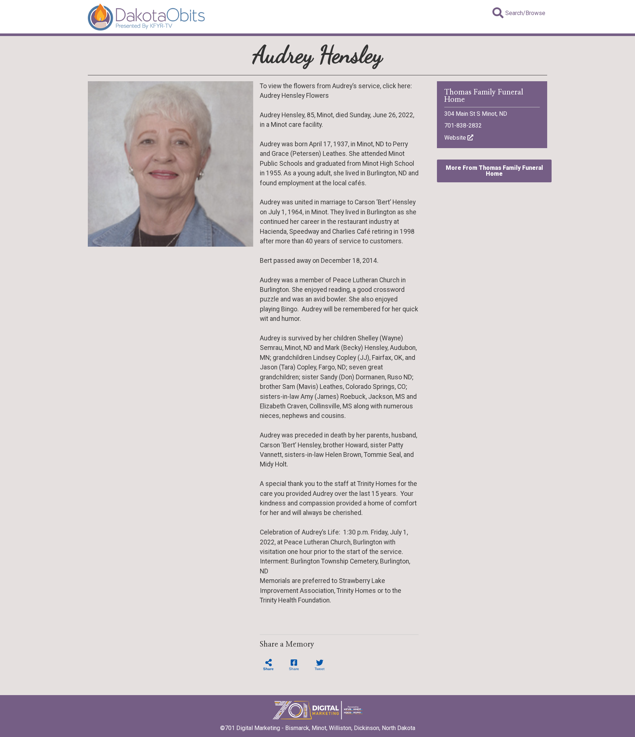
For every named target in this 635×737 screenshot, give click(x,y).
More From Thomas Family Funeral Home (494, 170)
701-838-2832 (463, 125)
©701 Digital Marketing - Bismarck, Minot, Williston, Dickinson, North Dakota (317, 728)
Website (455, 137)
